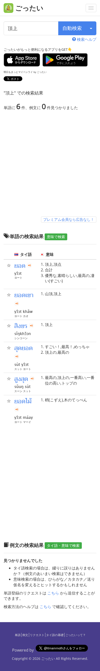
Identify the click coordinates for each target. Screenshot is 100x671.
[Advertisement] (50, 164)
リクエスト (37, 635)
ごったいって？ (75, 635)
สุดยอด (23, 348)
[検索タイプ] (91, 28)
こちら (53, 593)
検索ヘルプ (86, 39)
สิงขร (20, 326)
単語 (18, 635)
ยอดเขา (23, 295)
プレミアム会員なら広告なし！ (68, 219)
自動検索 (72, 28)
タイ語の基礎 (55, 635)
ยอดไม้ (23, 401)
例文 (25, 635)
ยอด (19, 266)
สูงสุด (21, 379)
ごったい (48, 658)
